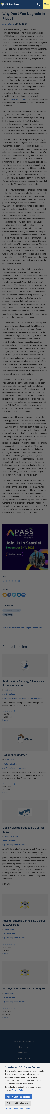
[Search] (38, 4)
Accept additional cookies (18, 1097)
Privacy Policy (18, 1090)
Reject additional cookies (18, 1103)
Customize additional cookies (18, 1108)
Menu (46, 4)
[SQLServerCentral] (2, 4)
